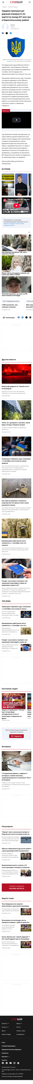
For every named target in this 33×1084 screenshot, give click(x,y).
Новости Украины (13, 7)
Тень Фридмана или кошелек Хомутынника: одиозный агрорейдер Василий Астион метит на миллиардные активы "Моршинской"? (16, 907)
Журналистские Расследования (11, 1049)
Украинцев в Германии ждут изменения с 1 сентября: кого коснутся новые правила (16, 461)
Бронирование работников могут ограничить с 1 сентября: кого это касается (14, 543)
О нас (3, 1042)
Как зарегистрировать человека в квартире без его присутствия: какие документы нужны (15, 503)
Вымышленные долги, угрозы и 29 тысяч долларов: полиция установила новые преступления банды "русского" (16, 867)
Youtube (17, 224)
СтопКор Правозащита (8, 1046)
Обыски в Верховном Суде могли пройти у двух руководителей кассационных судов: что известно (16, 851)
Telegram (6, 224)
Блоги (18, 1027)
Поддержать (18, 736)
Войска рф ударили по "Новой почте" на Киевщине (15, 387)
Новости (4, 1027)
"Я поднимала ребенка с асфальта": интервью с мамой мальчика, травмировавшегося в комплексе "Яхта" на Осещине (16, 776)
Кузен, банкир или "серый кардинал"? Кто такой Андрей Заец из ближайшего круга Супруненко (16, 939)
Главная (4, 7)
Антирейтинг (21, 1034)
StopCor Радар (6, 1034)
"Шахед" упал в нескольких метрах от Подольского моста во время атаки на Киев (15, 834)
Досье (3, 1031)
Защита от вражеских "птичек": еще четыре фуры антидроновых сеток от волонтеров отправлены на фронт (13, 714)
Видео (18, 1023)
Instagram (6, 225)
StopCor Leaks (8, 898)
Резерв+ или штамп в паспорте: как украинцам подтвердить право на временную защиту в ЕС (15, 583)
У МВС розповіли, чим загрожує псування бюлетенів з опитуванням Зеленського (11, 308)
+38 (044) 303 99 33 (16, 888)
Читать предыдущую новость (11, 301)
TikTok (12, 225)
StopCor (13, 25)
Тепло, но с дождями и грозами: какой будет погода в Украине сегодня (16, 424)
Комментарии (10, 318)
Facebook (11, 224)
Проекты (4, 1023)
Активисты (5, 1053)
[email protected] (18, 1076)
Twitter (22, 224)
